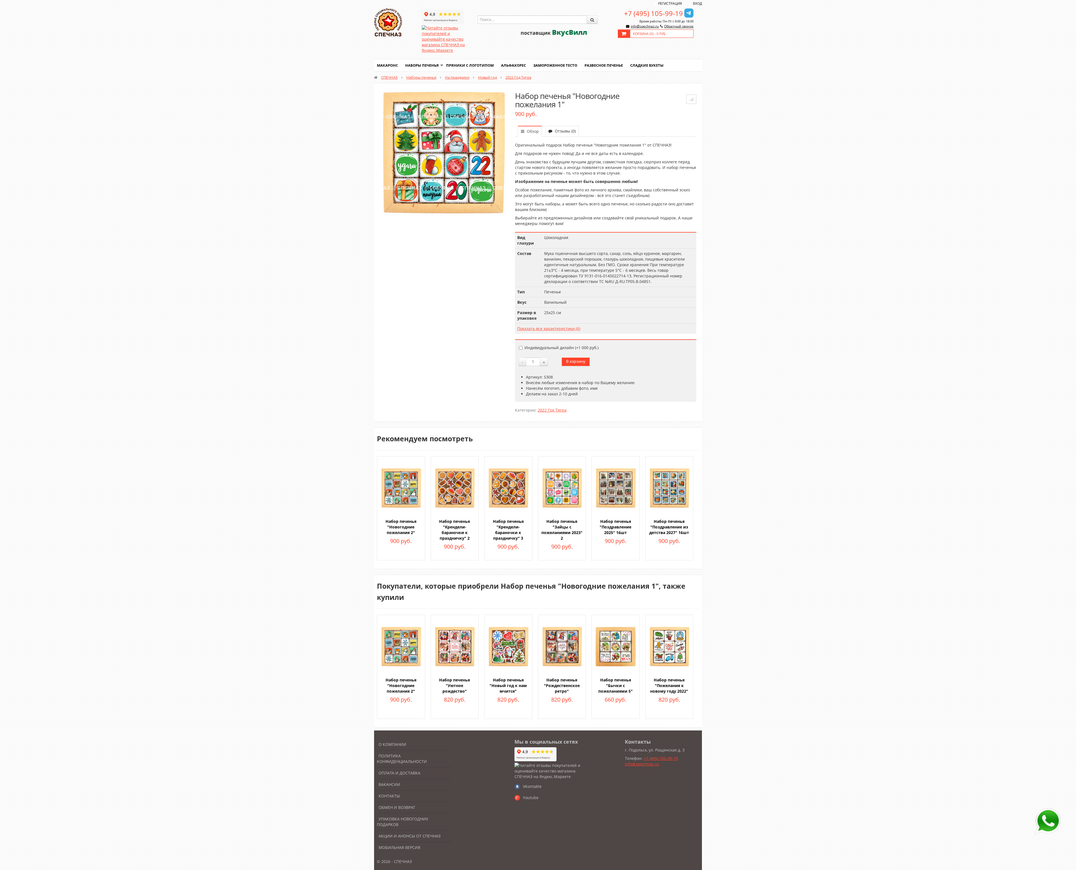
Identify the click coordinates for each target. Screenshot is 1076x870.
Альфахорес (513, 65)
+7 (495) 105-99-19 (653, 13)
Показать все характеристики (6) (548, 328)
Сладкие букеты (647, 65)
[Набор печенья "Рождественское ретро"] (562, 646)
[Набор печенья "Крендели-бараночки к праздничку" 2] (455, 487)
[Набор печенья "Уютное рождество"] (455, 646)
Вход (697, 3)
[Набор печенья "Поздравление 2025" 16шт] (615, 487)
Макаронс (387, 65)
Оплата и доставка (399, 773)
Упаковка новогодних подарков (402, 821)
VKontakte (532, 786)
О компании (392, 744)
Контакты (389, 796)
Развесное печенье (604, 65)
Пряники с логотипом (470, 65)
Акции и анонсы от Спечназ (409, 836)
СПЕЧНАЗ (389, 77)
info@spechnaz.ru (645, 26)
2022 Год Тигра (518, 77)
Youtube (531, 797)
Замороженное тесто (555, 65)
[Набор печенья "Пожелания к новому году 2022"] (669, 646)
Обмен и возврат (397, 807)
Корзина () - (649, 33)
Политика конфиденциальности (402, 758)
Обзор (532, 131)
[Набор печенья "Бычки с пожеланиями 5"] (615, 646)
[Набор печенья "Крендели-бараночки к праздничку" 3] (508, 487)
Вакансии (389, 784)
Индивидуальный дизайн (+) (562, 347)
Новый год (487, 77)
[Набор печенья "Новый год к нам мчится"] (508, 646)
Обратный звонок (679, 26)
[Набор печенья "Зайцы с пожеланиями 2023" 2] (562, 487)
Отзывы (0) (565, 131)
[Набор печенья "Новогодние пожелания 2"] (401, 487)
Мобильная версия (399, 847)
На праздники (457, 77)
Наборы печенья (422, 65)
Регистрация (670, 3)
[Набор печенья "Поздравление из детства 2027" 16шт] (669, 487)
